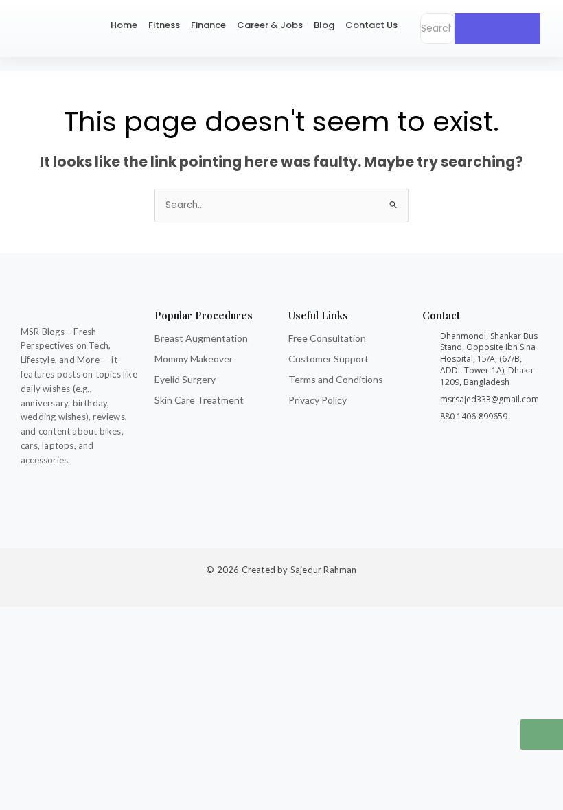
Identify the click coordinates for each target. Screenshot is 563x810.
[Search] (497, 28)
